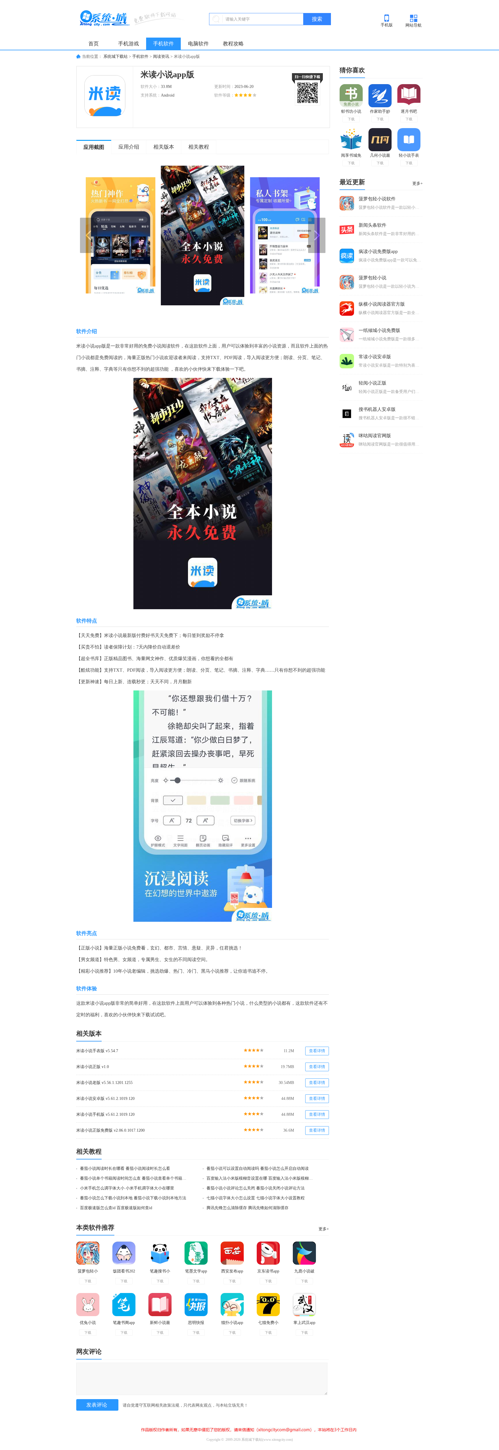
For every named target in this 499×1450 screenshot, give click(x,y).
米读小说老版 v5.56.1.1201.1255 (104, 1082)
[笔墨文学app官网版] (196, 1253)
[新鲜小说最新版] (160, 1304)
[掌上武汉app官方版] (304, 1304)
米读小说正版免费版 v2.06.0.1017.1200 (110, 1130)
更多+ (324, 1229)
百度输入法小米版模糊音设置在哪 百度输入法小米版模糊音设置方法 (261, 1178)
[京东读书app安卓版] (268, 1253)
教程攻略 (233, 44)
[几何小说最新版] (380, 139)
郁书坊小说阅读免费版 (351, 112)
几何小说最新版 (380, 156)
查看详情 (317, 1051)
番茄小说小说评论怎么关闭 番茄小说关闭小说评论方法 (255, 1188)
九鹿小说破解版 (304, 1273)
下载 (87, 1281)
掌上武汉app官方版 (304, 1324)
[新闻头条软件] (347, 229)
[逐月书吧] (408, 95)
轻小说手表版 (409, 156)
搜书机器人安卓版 (377, 409)
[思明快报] (196, 1304)
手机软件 (163, 44)
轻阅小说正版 (372, 382)
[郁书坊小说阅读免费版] (351, 95)
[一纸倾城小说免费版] (347, 335)
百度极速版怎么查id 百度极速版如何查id (116, 1208)
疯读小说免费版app (378, 251)
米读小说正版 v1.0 (92, 1067)
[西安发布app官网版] (232, 1253)
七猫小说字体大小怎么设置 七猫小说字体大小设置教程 (255, 1198)
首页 (93, 44)
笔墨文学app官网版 (196, 1273)
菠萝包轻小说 (372, 277)
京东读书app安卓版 (268, 1273)
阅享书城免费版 (351, 156)
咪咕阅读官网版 (375, 435)
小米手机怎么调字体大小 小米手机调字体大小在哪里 (127, 1188)
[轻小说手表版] (408, 139)
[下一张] (261, 235)
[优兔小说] (87, 1304)
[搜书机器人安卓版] (347, 414)
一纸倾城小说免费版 (379, 330)
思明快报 (196, 1322)
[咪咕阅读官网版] (347, 440)
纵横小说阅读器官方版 (382, 304)
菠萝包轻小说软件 (88, 1273)
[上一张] (144, 235)
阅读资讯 (161, 56)
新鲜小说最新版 (160, 1324)
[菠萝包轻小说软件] (87, 1253)
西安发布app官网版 (232, 1273)
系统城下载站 (115, 56)
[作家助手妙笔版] (380, 95)
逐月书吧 (409, 111)
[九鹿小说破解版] (304, 1253)
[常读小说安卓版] (347, 361)
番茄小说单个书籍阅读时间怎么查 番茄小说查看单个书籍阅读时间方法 (135, 1178)
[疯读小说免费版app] (347, 256)
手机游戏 (128, 44)
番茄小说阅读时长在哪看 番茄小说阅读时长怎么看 (125, 1168)
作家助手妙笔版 (380, 112)
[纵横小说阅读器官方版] (347, 308)
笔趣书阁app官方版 (124, 1324)
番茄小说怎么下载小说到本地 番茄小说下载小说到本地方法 (133, 1198)
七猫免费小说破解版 (268, 1324)
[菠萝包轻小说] (347, 282)
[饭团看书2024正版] (123, 1253)
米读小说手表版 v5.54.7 (97, 1051)
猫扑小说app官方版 (232, 1324)
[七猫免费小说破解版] (268, 1304)
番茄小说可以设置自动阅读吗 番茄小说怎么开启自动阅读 (257, 1168)
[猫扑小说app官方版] (232, 1304)
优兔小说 (88, 1322)
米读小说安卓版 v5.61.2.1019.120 (105, 1098)
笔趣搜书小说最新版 (160, 1273)
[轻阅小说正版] (347, 387)
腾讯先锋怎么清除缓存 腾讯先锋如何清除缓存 (247, 1208)
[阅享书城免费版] (351, 139)
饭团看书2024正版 (124, 1273)
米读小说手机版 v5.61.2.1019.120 (105, 1114)
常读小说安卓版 (375, 356)
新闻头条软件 (372, 225)
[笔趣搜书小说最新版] (160, 1253)
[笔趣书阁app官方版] (123, 1304)
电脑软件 (198, 44)
